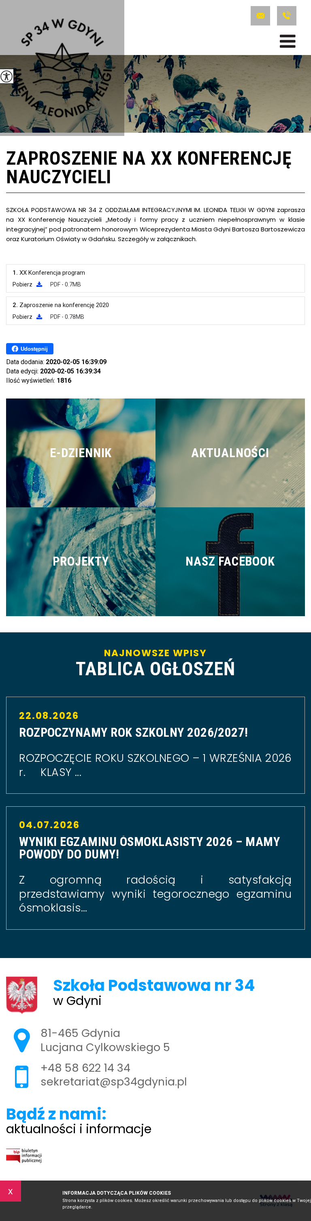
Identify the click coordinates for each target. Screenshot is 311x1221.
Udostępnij (34, 349)
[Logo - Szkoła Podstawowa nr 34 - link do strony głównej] (62, 68)
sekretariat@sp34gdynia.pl (262, 15)
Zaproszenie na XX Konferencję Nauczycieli (149, 168)
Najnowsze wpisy (155, 663)
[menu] (288, 41)
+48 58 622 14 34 (285, 15)
